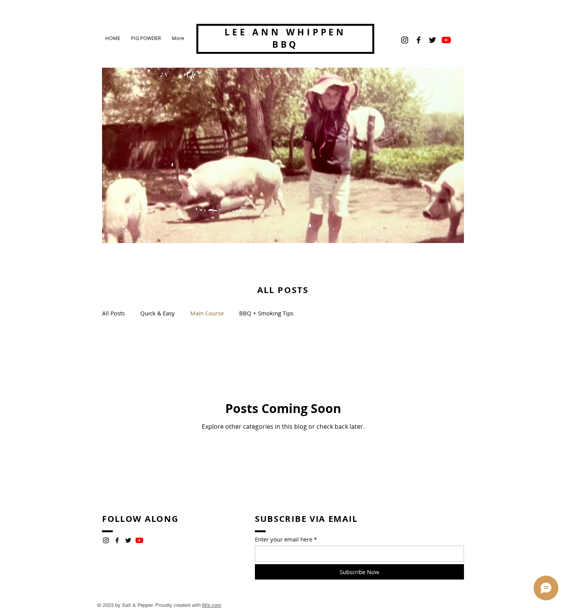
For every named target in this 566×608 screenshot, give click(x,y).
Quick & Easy (157, 313)
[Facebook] (418, 40)
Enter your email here (283, 539)
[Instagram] (404, 40)
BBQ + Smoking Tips (266, 313)
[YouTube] (446, 40)
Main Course (207, 313)
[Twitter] (432, 40)
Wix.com (211, 605)
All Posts (113, 313)
